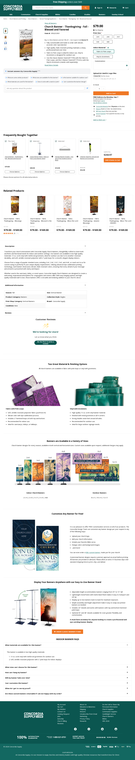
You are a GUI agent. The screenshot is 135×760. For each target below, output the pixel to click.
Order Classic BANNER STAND (68, 632)
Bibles (57, 14)
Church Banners (108, 716)
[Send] (87, 88)
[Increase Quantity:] (103, 89)
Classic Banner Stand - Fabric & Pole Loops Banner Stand (39, 157)
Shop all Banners (51, 23)
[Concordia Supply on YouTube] (116, 729)
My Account (61, 704)
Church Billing (62, 721)
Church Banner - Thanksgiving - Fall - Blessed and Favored (14, 157)
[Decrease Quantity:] (95, 89)
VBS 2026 (105, 721)
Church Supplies (41, 14)
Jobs (59, 716)
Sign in (99, 8)
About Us (83, 704)
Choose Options (15, 171)
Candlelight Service (109, 714)
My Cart (60, 707)
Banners (102, 14)
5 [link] (14, 233)
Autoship (60, 719)
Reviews (60, 723)
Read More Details (51, 65)
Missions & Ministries (87, 707)
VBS (10, 14)
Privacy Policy (85, 719)
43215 (103, 101)
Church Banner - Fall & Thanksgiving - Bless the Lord (67, 220)
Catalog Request (63, 714)
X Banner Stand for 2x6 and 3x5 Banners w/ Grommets (89, 157)
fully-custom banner (93, 552)
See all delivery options (100, 103)
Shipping (83, 709)
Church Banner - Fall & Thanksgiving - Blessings (13, 220)
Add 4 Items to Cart (112, 160)
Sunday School (117, 14)
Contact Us (61, 711)
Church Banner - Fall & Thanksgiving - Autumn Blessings (91, 221)
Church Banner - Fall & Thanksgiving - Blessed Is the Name (41, 221)
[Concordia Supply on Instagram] (89, 729)
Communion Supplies (109, 711)
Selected (36, 141)
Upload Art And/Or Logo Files (104, 73)
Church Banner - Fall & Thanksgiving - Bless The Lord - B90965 (120, 221)
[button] (45, 246)
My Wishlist (61, 709)
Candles (72, 14)
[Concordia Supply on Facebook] (75, 729)
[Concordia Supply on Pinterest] (102, 729)
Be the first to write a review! (45, 343)
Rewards (112, 8)
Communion (25, 14)
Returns (83, 711)
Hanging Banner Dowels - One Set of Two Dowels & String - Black (64, 158)
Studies (87, 14)
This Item (11, 141)
